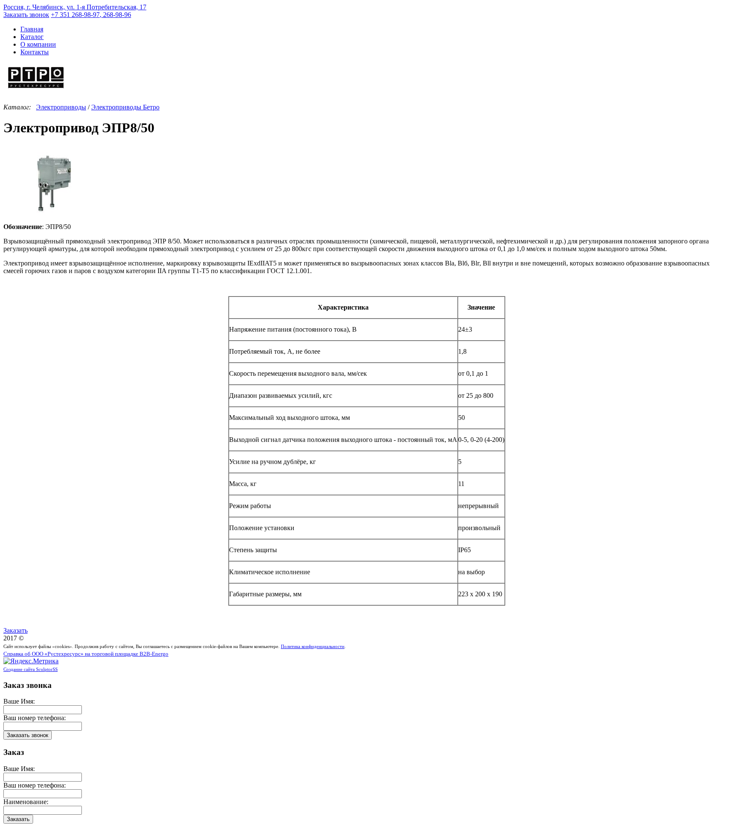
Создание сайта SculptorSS (30, 669)
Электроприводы (61, 107)
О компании (38, 44)
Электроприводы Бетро (125, 107)
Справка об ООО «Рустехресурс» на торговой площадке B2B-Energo (85, 654)
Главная (31, 29)
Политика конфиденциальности (312, 646)
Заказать (15, 630)
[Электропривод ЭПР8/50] (54, 219)
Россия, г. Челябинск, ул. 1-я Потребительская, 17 (74, 7)
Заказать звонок (26, 14)
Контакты (34, 52)
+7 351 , (91, 14)
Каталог (32, 36)
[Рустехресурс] (36, 89)
